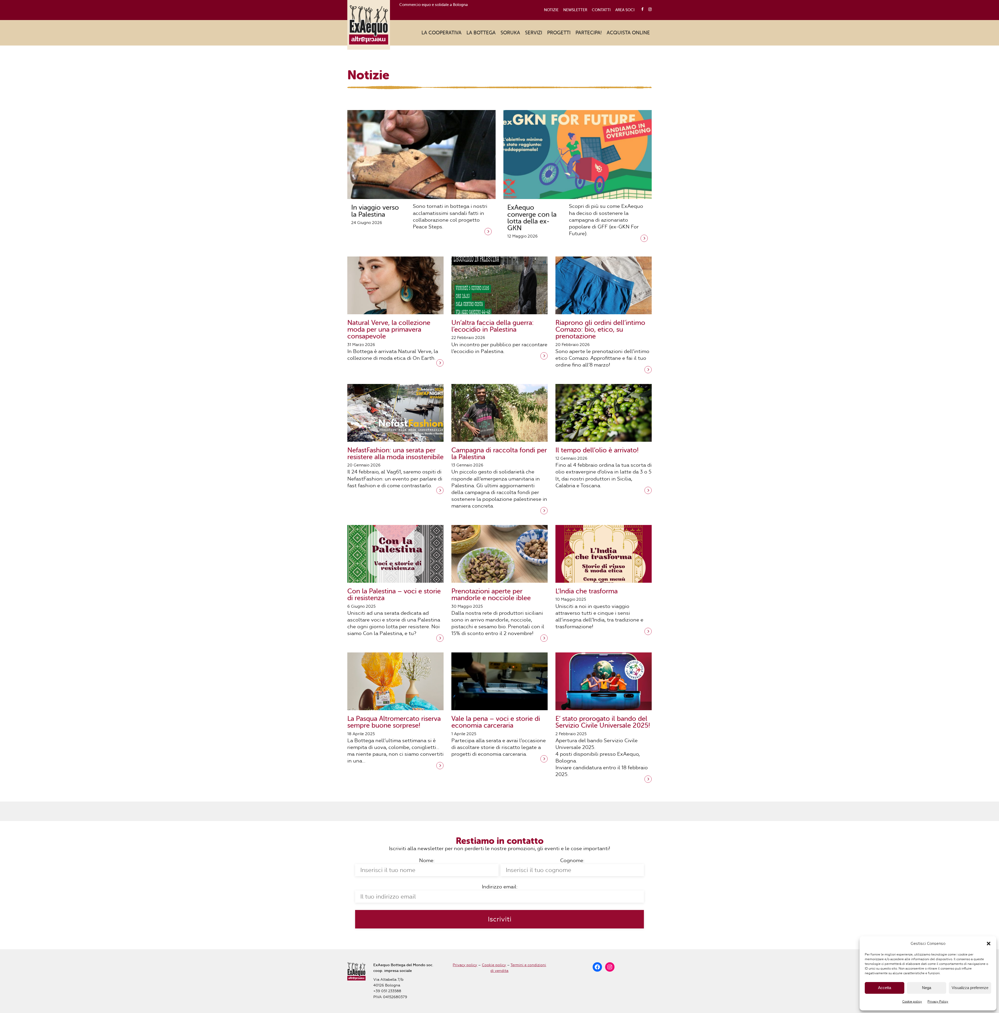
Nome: (426, 860)
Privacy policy (465, 965)
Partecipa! (588, 32)
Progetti (559, 32)
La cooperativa (441, 32)
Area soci (625, 10)
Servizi (533, 32)
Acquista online (628, 32)
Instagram (648, 9)
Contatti (601, 10)
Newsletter (575, 10)
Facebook (640, 9)
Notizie (551, 10)
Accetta (884, 987)
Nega (926, 987)
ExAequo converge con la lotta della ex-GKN (531, 218)
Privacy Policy (937, 1001)
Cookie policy (912, 1001)
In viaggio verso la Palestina (375, 211)
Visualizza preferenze (970, 987)
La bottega (481, 32)
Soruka (510, 32)
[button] (988, 943)
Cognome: (572, 860)
